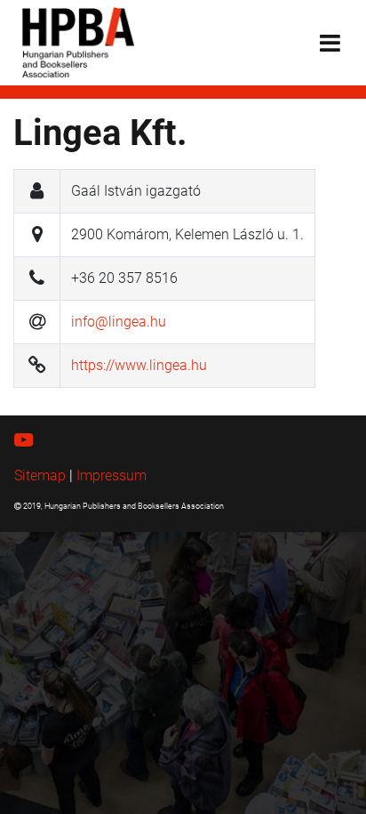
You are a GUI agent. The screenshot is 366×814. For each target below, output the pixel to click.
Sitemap (40, 475)
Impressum (111, 475)
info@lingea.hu (118, 321)
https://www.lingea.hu (139, 365)
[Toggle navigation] (330, 43)
